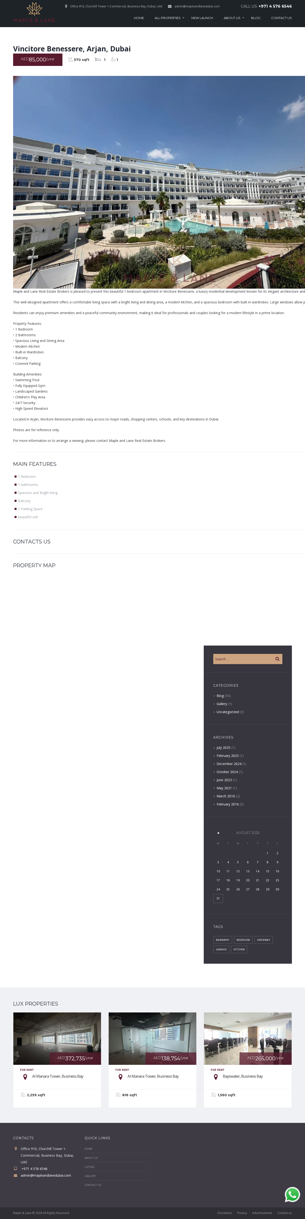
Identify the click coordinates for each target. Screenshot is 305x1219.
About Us (232, 18)
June (224, 780)
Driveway (263, 940)
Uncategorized (228, 712)
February (228, 755)
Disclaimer (225, 1213)
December (229, 763)
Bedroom (243, 940)
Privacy (242, 1213)
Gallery (222, 703)
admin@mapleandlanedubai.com (197, 6)
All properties (168, 18)
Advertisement (262, 1213)
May (224, 788)
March (226, 796)
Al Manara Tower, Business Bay (57, 1076)
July (223, 747)
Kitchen (239, 949)
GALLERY (90, 1176)
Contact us (284, 1213)
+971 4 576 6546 (275, 6)
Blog (255, 18)
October (227, 772)
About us (91, 1158)
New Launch (202, 18)
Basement (222, 940)
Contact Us (281, 18)
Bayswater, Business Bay (243, 1076)
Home (139, 18)
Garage (221, 949)
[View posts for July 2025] (218, 833)
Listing (90, 1167)
